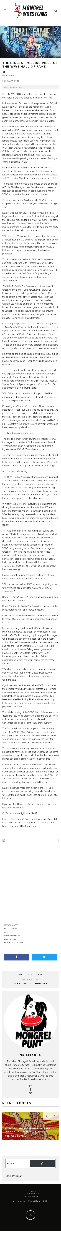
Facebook (18, 807)
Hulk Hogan (11, 929)
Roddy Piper (11, 939)
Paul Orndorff (12, 936)
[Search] (42, 1163)
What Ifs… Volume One (30, 983)
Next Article (30, 980)
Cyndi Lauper (11, 925)
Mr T (7, 932)
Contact (33, 1196)
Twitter (8, 813)
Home (32, 1191)
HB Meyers (8, 75)
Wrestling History (13, 87)
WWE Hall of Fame (14, 943)
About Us (33, 1194)
